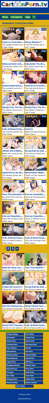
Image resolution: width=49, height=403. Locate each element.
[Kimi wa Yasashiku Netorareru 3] (36, 191)
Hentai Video (31, 355)
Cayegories (16, 17)
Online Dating (12, 334)
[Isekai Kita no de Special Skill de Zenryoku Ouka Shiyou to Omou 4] (13, 170)
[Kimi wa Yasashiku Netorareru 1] (36, 213)
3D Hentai (10, 337)
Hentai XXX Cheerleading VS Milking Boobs (23, 325)
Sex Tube (10, 376)
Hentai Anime (12, 355)
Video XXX (30, 379)
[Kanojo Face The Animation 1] (36, 104)
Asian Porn (30, 337)
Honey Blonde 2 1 (33, 42)
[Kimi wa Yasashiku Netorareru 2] (13, 213)
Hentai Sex (30, 358)
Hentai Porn (11, 351)
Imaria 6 (29, 129)
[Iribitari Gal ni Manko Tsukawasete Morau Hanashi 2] (13, 148)
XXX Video (20, 386)
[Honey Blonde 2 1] (36, 39)
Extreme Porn (31, 344)
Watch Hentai (31, 382)
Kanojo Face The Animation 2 (16, 107)
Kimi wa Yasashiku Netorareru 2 (17, 216)
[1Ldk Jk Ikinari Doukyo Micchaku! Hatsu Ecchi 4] (13, 235)
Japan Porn (11, 362)
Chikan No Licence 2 (12, 287)
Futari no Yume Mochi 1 (13, 42)
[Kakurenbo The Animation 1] (36, 61)
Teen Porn (30, 376)
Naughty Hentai (12, 365)
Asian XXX (30, 341)
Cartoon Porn (11, 344)
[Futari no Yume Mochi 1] (13, 39)
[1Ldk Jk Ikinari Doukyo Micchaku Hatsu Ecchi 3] (36, 235)
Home (5, 17)
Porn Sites (30, 334)
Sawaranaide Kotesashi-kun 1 (16, 85)
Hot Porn (29, 351)
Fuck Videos (11, 348)
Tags (27, 17)
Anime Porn (11, 341)
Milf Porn (29, 362)
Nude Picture (11, 369)
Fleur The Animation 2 (13, 194)
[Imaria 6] (36, 126)
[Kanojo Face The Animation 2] (13, 104)
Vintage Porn (11, 379)
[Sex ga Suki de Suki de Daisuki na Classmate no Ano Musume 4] (36, 148)
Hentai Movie (11, 358)
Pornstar (10, 372)
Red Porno (30, 372)
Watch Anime (12, 382)
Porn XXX (30, 369)
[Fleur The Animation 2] (13, 191)
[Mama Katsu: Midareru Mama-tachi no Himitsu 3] (36, 170)
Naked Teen (30, 365)
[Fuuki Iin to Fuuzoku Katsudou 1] (36, 83)
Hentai (28, 348)
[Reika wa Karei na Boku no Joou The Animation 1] (13, 61)
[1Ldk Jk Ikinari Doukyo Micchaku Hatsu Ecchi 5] (13, 126)
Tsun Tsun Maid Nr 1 (35, 267)
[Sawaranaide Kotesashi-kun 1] (13, 83)
